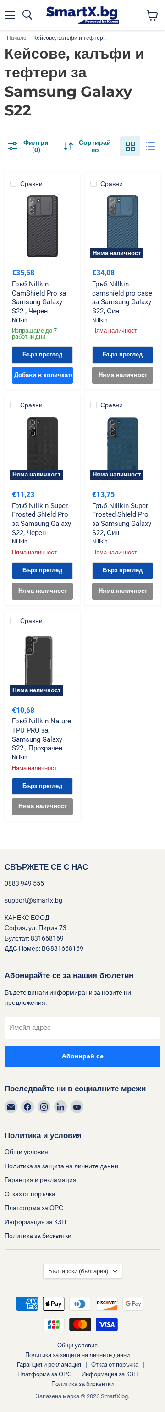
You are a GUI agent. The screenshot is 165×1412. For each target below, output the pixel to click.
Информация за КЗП (35, 1222)
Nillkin (20, 320)
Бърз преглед (42, 354)
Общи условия (26, 1151)
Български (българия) (78, 1271)
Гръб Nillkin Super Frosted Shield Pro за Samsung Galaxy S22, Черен (41, 519)
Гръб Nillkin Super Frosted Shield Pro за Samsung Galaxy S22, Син (121, 519)
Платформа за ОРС (34, 1207)
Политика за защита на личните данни (61, 1166)
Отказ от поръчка (30, 1194)
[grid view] (130, 146)
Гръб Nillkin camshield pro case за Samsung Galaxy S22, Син (122, 297)
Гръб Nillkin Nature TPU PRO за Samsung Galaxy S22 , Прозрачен (41, 734)
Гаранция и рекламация (41, 1179)
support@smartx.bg (33, 900)
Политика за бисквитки (38, 1235)
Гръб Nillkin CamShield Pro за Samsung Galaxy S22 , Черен (39, 297)
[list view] (150, 146)
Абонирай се (83, 1056)
